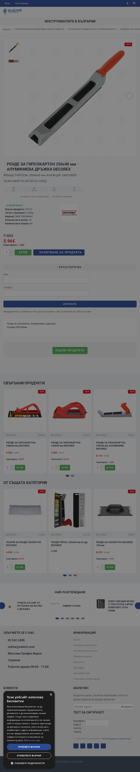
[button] (29, 763)
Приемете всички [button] (29, 746)
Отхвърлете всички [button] (29, 755)
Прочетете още (32, 740)
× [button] (51, 694)
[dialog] (29, 730)
